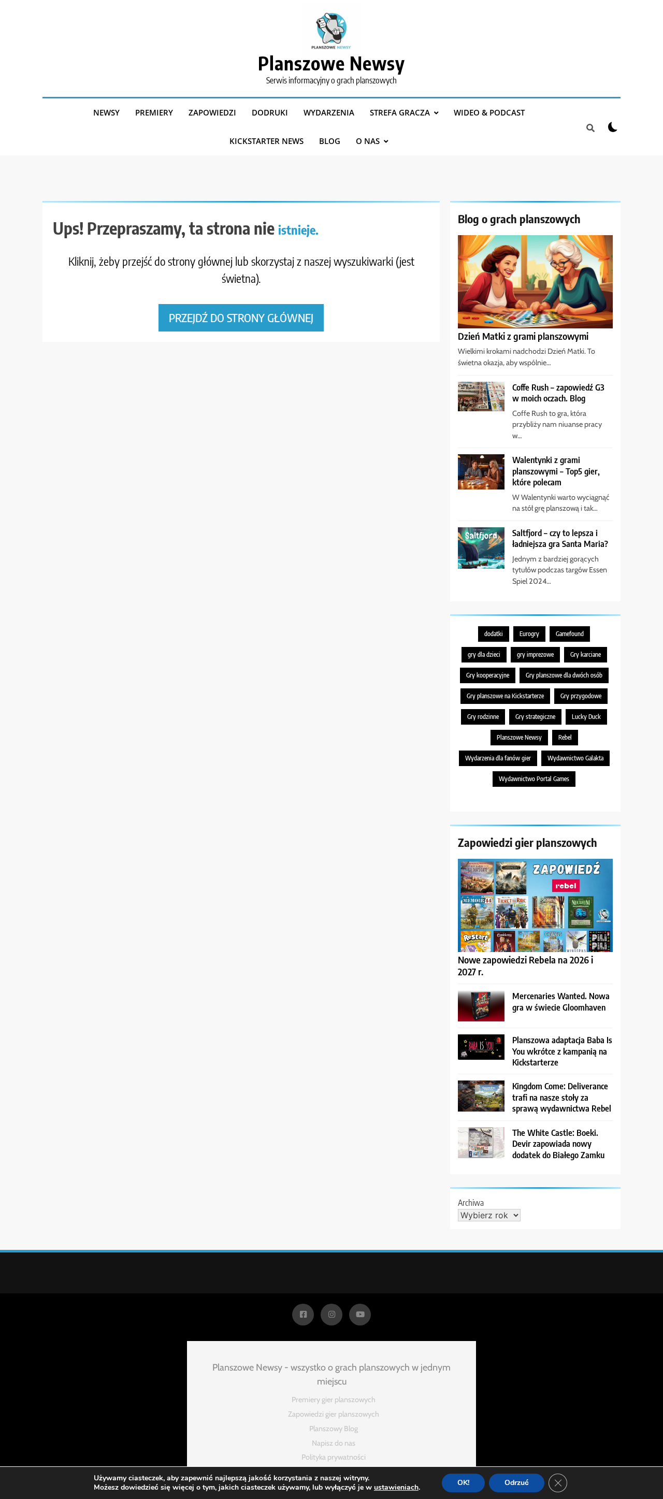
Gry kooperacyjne (487, 675)
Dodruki (270, 112)
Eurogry (529, 634)
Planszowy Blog (333, 1428)
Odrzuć (517, 1483)
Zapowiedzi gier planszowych (333, 1414)
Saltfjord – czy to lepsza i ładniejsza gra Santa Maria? (560, 538)
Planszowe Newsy (331, 63)
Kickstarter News (266, 141)
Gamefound (570, 634)
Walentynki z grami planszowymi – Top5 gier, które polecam (556, 470)
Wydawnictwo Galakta (575, 758)
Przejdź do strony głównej (241, 317)
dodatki (493, 634)
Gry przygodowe (580, 696)
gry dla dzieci (484, 654)
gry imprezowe (535, 654)
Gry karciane (585, 654)
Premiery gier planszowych (334, 1399)
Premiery (154, 112)
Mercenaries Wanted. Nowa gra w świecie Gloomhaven (561, 1001)
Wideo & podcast (489, 112)
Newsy (106, 112)
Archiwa (471, 1203)
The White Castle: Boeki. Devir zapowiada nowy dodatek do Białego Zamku (558, 1143)
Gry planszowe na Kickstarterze (505, 696)
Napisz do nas (333, 1443)
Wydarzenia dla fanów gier (498, 758)
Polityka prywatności (333, 1457)
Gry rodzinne (483, 716)
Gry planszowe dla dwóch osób (564, 675)
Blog (329, 141)
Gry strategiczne (535, 716)
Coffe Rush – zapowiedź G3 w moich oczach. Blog (558, 392)
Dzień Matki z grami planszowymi (523, 336)
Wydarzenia (329, 112)
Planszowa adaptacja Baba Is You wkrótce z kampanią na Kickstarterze (562, 1051)
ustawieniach (396, 1487)
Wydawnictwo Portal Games (534, 779)
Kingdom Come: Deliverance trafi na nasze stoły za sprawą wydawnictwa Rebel (561, 1097)
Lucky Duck (586, 716)
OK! (463, 1483)
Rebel (565, 737)
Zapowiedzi (212, 112)
